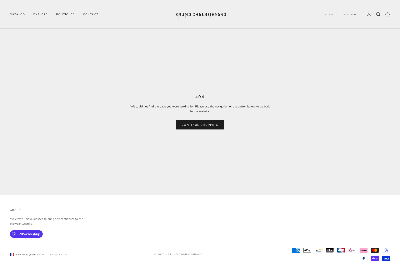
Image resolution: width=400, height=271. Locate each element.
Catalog (17, 14)
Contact (91, 14)
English (350, 14)
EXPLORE (40, 14)
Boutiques (65, 14)
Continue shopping (200, 125)
